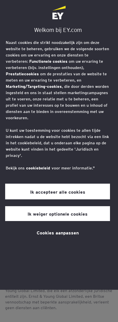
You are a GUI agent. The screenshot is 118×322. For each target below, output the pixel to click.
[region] (59, 145)
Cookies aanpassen (58, 232)
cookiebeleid (38, 168)
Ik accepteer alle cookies (57, 192)
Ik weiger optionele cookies (57, 213)
